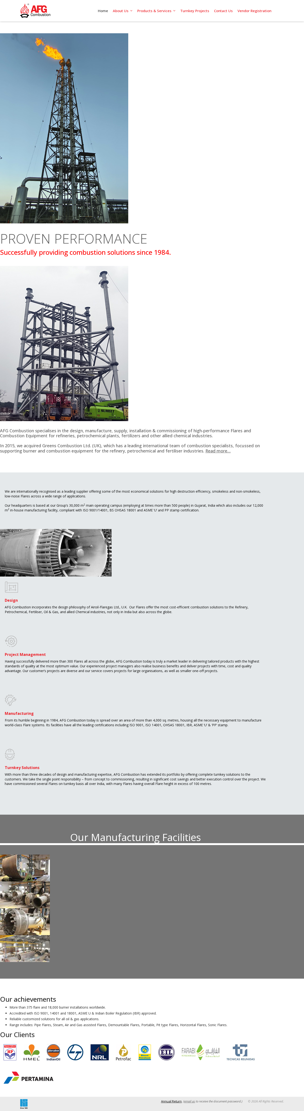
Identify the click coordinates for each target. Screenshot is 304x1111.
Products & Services (154, 10)
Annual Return (171, 1101)
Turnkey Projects (194, 10)
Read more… (218, 451)
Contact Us (223, 10)
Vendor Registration (254, 10)
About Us (120, 10)
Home (103, 10)
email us (189, 1101)
